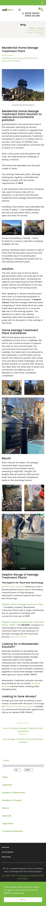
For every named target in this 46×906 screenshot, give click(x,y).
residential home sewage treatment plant (20, 58)
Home (32, 28)
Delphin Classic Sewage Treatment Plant (22, 604)
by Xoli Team (7, 55)
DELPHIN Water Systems (13, 586)
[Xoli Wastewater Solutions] (8, 9)
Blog (40, 28)
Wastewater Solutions (11, 61)
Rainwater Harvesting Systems (19, 706)
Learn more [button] (18, 893)
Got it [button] (23, 900)
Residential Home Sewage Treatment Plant (20, 49)
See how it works (19, 637)
